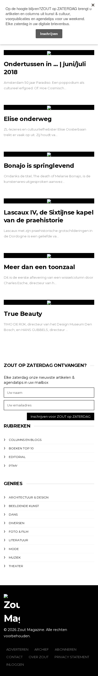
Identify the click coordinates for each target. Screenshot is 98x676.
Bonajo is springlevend (39, 165)
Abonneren (65, 649)
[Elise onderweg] (49, 107)
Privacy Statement (72, 657)
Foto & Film (18, 531)
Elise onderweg (28, 118)
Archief (41, 649)
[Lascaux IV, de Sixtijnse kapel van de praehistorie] (49, 200)
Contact (14, 657)
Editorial (17, 457)
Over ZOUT (38, 657)
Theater (16, 566)
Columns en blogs (25, 440)
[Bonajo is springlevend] (49, 154)
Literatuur (18, 540)
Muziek (15, 557)
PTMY (13, 466)
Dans (13, 514)
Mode (14, 549)
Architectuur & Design (28, 497)
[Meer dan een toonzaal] (49, 255)
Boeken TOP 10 (21, 448)
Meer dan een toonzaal (39, 267)
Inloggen (15, 664)
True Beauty (23, 313)
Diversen (16, 523)
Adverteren (17, 649)
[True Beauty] (49, 302)
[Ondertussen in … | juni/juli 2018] (49, 52)
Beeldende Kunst (24, 506)
